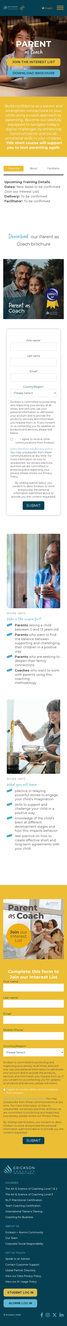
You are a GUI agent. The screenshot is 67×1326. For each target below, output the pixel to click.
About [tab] (33, 168)
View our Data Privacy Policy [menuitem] (23, 1276)
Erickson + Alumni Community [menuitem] (24, 1232)
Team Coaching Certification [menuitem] (23, 1205)
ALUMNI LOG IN (20, 1303)
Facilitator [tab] (53, 168)
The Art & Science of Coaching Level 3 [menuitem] (29, 1194)
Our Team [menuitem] (11, 1238)
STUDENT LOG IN (20, 1292)
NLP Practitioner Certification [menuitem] (23, 1200)
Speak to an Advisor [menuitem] (17, 1258)
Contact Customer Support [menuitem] (22, 1264)
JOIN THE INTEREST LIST (33, 62)
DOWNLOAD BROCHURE (34, 73)
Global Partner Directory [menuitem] (20, 1270)
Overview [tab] (13, 168)
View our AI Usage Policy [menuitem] (21, 1281)
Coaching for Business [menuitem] (19, 1217)
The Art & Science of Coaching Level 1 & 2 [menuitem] (31, 1188)
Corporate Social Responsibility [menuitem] (24, 1243)
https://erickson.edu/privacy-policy (31, 448)
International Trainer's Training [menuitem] (23, 1211)
